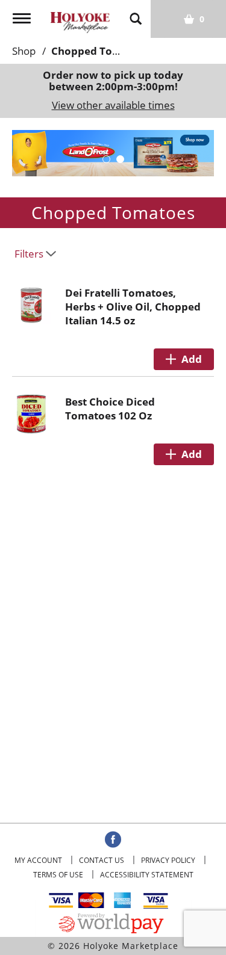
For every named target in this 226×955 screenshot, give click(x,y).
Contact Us (101, 860)
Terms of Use (58, 875)
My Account (38, 860)
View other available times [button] (113, 105)
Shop (24, 51)
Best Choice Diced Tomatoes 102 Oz (110, 408)
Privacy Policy (168, 860)
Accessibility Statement (146, 875)
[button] (106, 159)
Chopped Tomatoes (100, 51)
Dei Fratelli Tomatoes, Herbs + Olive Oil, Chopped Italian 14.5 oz (133, 306)
